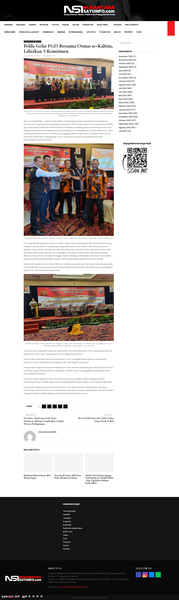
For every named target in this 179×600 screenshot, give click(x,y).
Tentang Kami (69, 511)
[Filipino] (12, 596)
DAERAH (32, 25)
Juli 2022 (123, 131)
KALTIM (75, 25)
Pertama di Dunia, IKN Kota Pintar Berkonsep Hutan (68, 476)
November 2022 (126, 117)
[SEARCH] (152, 43)
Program (67, 521)
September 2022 (126, 124)
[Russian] (35, 596)
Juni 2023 (123, 92)
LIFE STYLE (91, 32)
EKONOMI (44, 25)
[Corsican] (3, 596)
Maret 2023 (124, 102)
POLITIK (55, 25)
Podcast (67, 542)
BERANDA (8, 25)
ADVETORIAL (102, 25)
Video (65, 535)
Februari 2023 (125, 106)
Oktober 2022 (125, 120)
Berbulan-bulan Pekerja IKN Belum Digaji (37, 476)
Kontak (66, 549)
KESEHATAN (88, 25)
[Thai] (43, 596)
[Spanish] (39, 596)
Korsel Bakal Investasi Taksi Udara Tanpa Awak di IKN (96, 420)
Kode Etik (67, 525)
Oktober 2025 (125, 63)
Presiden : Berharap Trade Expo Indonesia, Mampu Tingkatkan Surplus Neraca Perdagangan (44, 421)
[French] (16, 596)
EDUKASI (117, 25)
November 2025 (126, 60)
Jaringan (67, 518)
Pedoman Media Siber (72, 528)
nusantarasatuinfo (33, 56)
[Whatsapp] (165, 28)
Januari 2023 (124, 110)
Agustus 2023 (125, 85)
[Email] (162, 28)
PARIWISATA (48, 32)
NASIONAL (20, 25)
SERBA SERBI (9, 32)
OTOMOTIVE (104, 32)
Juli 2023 (123, 88)
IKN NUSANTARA (29, 41)
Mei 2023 (123, 95)
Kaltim (38, 41)
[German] (20, 596)
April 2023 (123, 99)
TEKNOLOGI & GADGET (29, 32)
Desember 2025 (126, 56)
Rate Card (67, 531)
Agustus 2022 (125, 127)
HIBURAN (61, 32)
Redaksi (66, 514)
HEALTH (117, 32)
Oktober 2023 (125, 81)
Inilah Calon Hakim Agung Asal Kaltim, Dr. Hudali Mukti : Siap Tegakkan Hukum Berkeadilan (99, 479)
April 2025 (123, 70)
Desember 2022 (126, 113)
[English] (9, 596)
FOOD (139, 32)
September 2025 (126, 67)
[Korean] (30, 596)
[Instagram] (159, 28)
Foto (65, 538)
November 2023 (126, 77)
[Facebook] (156, 28)
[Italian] (26, 596)
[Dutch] (6, 596)
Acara (66, 545)
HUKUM (65, 25)
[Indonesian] (23, 596)
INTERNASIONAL (76, 32)
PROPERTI (128, 32)
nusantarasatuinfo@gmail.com (74, 587)
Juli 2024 (123, 74)
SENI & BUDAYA (131, 25)
